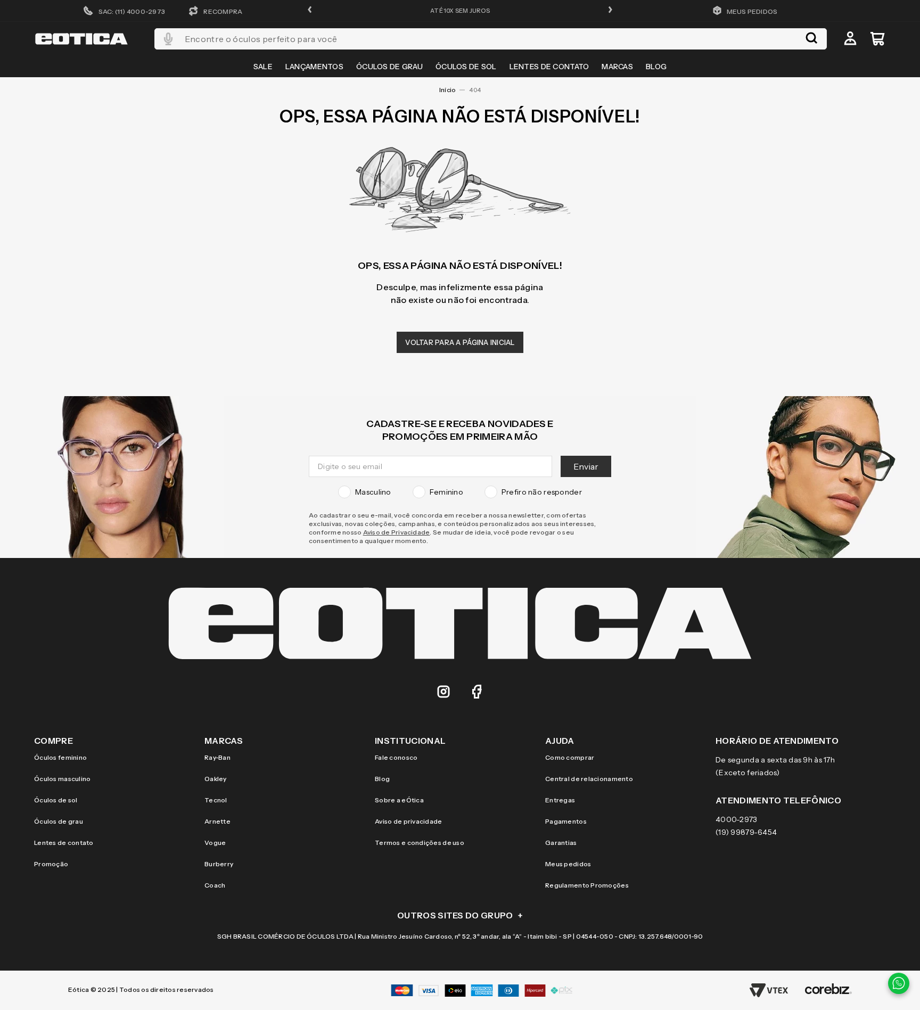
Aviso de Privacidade (396, 532)
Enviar (585, 466)
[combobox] (490, 39)
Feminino (446, 492)
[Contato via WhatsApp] (898, 983)
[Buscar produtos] (811, 39)
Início (447, 90)
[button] (310, 10)
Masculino (373, 492)
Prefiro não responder (542, 492)
